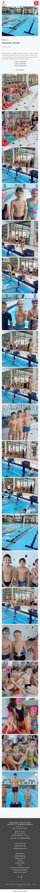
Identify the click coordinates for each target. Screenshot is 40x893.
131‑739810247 (21, 838)
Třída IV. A (5, 40)
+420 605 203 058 (20, 846)
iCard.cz (20, 886)
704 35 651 (21, 831)
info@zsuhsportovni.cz (20, 848)
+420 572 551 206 (20, 844)
